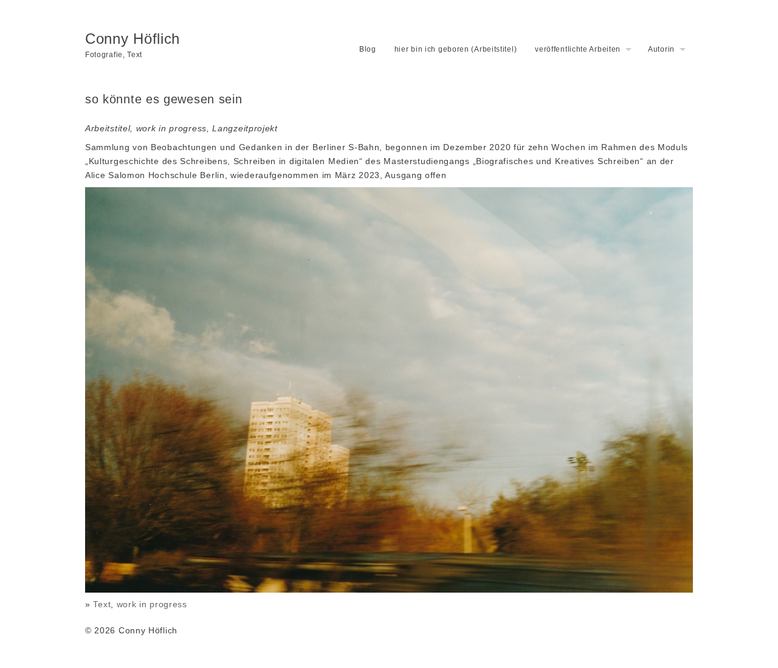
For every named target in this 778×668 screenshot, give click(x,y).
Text (102, 604)
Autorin (661, 49)
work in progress (152, 604)
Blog (367, 49)
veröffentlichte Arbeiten (578, 49)
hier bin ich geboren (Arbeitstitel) (455, 49)
